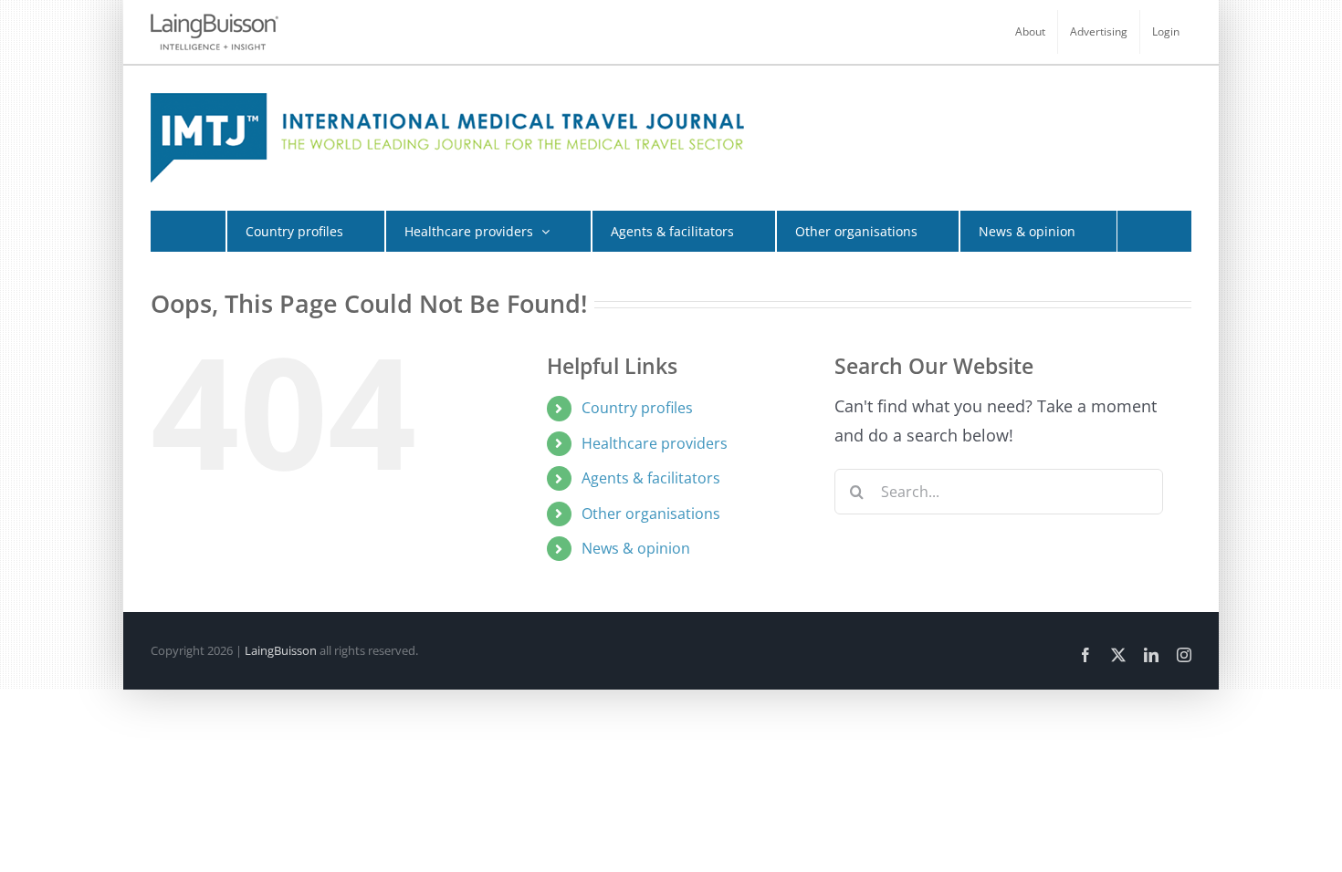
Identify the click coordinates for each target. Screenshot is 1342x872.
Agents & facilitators (651, 478)
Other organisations (651, 513)
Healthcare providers (655, 443)
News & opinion (636, 548)
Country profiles (637, 408)
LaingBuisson (281, 650)
